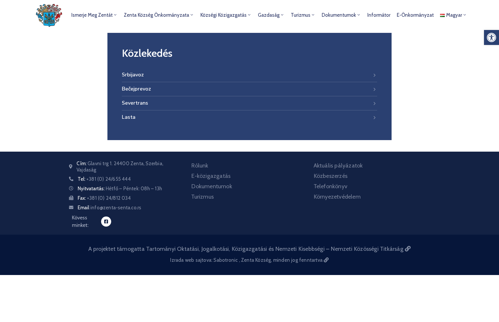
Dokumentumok (339, 15)
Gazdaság (269, 15)
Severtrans (135, 102)
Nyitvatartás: (120, 188)
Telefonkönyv (330, 186)
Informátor (378, 15)
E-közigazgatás (210, 175)
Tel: (104, 179)
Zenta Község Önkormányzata (156, 15)
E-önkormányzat (415, 15)
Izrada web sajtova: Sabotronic (204, 260)
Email (109, 207)
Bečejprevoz (136, 88)
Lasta (128, 117)
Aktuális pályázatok (338, 165)
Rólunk (199, 165)
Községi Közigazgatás (223, 15)
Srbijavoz (133, 74)
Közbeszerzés (330, 175)
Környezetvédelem (337, 196)
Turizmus (300, 15)
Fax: (104, 198)
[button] (491, 37)
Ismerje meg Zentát (92, 15)
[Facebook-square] (106, 221)
